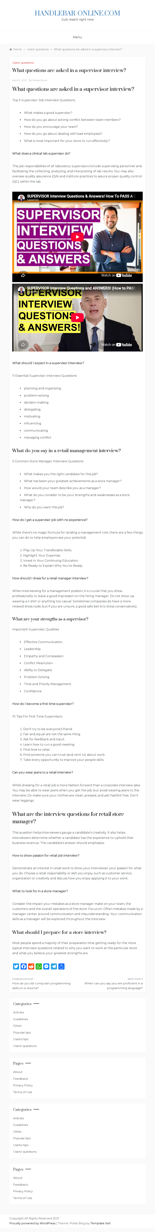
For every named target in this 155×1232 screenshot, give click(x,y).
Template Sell (100, 1223)
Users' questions (23, 62)
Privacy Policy (23, 1085)
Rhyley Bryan (40, 80)
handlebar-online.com (77, 13)
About (17, 1072)
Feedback (20, 1078)
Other (17, 1026)
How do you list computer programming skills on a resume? (41, 986)
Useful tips (20, 1039)
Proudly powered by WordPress (32, 1223)
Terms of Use (22, 1092)
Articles (18, 1012)
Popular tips (22, 1032)
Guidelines (20, 1019)
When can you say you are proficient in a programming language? (113, 986)
